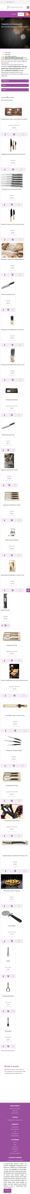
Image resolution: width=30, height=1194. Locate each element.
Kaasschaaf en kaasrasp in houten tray (12, 575)
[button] (5, 134)
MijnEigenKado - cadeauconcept (15, 1120)
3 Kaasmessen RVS (11, 645)
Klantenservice (15, 1149)
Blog (15, 1144)
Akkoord (7, 1191)
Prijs (9, 98)
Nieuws (15, 1142)
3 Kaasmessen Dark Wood (11, 821)
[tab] (15, 81)
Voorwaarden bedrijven (15, 1153)
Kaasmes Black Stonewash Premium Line (15, 856)
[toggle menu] (28, 7)
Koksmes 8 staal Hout (8, 435)
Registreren (13, 14)
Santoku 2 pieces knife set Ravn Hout (12, 224)
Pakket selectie (15, 1113)
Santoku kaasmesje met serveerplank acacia (14, 680)
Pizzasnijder (11, 926)
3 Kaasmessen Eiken (12, 400)
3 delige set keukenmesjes (14, 750)
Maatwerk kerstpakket (11, 70)
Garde (8, 961)
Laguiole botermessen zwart (11, 505)
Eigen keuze (15, 1110)
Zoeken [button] (4, 90)
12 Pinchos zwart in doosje (12, 891)
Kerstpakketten (15, 1127)
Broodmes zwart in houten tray (15, 715)
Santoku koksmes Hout (8, 294)
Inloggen (21, 14)
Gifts (15, 1131)
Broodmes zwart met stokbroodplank (12, 259)
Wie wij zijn (15, 1146)
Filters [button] (4, 85)
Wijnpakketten (15, 1133)
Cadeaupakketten (15, 1135)
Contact (15, 1151)
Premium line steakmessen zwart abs (12, 330)
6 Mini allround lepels (11, 540)
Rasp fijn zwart (5, 610)
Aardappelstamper (8, 996)
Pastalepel (8, 1031)
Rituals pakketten (15, 1129)
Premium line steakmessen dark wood (12, 365)
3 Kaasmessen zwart (12, 785)
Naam (12, 98)
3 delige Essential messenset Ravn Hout (13, 154)
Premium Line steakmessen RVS (11, 189)
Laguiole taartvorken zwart (9, 470)
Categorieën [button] (5, 81)
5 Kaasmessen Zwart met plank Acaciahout (14, 119)
